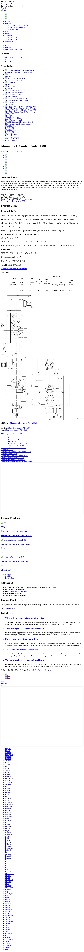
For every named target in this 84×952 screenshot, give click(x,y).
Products (8, 23)
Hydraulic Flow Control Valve (11, 442)
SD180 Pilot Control (12, 96)
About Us (8, 35)
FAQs (7, 33)
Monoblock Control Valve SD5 (16, 430)
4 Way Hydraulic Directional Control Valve (16, 434)
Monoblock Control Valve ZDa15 (16, 544)
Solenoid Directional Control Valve (13, 460)
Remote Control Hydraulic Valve (12, 458)
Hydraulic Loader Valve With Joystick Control (17, 444)
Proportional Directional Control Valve (14, 456)
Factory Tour (14, 39)
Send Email (5, 683)
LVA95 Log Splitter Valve (14, 80)
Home (7, 21)
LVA (3, 527)
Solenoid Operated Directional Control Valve (16, 462)
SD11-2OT (9, 104)
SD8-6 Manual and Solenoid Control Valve (20, 108)
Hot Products (39, 670)
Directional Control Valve (10, 436)
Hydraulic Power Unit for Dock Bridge (18, 72)
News (7, 31)
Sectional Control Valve (18, 27)
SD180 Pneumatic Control (14, 92)
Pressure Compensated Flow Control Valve (16, 452)
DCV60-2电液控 (11, 140)
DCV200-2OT (10, 136)
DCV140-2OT (10, 88)
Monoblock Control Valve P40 (14, 561)
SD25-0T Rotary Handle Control (16, 100)
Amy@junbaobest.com (9, 4)
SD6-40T (8, 116)
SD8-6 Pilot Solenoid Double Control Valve (20, 112)
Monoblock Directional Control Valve (14, 269)
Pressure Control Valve (9, 454)
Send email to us (6, 201)
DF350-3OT (9, 132)
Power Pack (14, 29)
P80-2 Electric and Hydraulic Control (18, 124)
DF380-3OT (9, 128)
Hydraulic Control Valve (9, 438)
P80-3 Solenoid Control (13, 120)
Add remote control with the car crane (22, 649)
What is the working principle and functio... (24, 618)
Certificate (13, 37)
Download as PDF (18, 201)
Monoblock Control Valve (19, 25)
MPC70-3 (8, 76)
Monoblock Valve (7, 450)
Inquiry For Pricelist (8, 608)
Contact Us (9, 41)
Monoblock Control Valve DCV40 (20, 428)
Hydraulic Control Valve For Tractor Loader (16, 440)
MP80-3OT (9, 84)
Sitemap (48, 670)
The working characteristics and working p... (25, 628)
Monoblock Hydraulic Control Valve (13, 448)
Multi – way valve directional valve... (21, 639)
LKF (3, 553)
